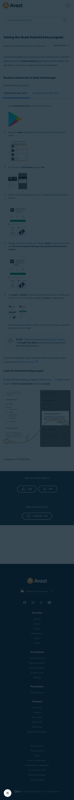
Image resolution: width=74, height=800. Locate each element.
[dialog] (37, 400)
